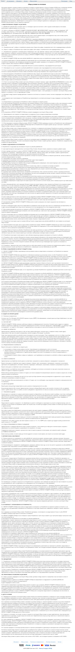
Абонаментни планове (64, 10)
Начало (3, 1)
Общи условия (33, 1)
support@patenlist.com (6, 33)
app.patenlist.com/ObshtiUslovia (56, 82)
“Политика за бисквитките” (17, 342)
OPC (56, 247)
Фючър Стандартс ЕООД (45, 648)
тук (10, 240)
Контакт (26, 1)
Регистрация (64, 1)
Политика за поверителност (37, 642)
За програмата (10, 1)
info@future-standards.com (9, 431)
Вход (71, 1)
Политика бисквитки (51, 642)
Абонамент (19, 1)
